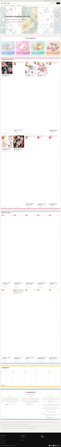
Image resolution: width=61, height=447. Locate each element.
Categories (23, 435)
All (49, 132)
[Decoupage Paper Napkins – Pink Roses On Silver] (42, 323)
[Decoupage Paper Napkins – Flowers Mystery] (7, 68)
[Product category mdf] (38, 48)
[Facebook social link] (41, 437)
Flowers (19, 132)
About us (2, 437)
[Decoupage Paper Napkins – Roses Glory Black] (18, 141)
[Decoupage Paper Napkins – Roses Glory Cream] (30, 169)
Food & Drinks (8, 359)
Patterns (15, 360)
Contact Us (2, 438)
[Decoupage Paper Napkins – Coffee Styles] (54, 248)
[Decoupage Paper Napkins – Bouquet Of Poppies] (30, 248)
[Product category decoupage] (23, 48)
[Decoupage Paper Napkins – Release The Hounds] (54, 323)
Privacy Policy (3, 443)
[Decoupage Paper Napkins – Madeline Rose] (42, 68)
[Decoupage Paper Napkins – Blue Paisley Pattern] (18, 248)
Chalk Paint (22, 440)
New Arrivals (4, 360)
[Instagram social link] (43, 437)
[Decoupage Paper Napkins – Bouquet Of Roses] (42, 248)
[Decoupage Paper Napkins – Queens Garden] (7, 141)
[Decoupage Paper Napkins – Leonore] (30, 323)
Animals (31, 359)
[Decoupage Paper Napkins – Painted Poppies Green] (54, 95)
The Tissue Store (6, 445)
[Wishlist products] (51, 3)
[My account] (54, 3)
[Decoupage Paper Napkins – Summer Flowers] (54, 169)
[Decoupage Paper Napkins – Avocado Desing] (7, 248)
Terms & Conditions (4, 440)
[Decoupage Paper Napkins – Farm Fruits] (7, 323)
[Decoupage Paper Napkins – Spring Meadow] (42, 169)
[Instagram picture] (6, 377)
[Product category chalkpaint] (53, 48)
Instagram (3, 385)
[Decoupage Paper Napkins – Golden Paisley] (18, 323)
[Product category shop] (8, 48)
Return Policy (3, 441)
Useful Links (3, 435)
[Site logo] (5, 3)
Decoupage (15, 132)
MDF (21, 438)
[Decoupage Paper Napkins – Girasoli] (18, 95)
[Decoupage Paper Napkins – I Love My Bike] (30, 68)
